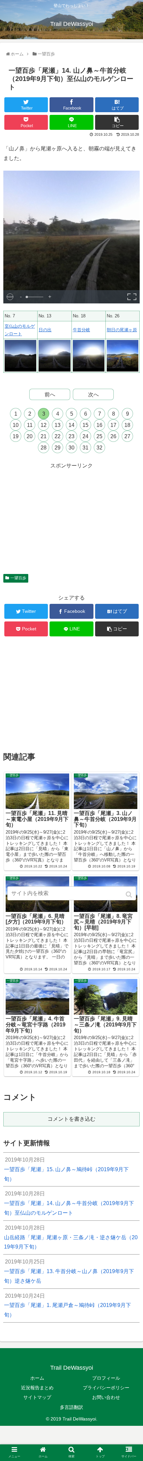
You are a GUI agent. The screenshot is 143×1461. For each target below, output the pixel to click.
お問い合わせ (106, 1397)
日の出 (45, 329)
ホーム (37, 1378)
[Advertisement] (71, 517)
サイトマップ (37, 1397)
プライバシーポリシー (106, 1387)
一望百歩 (18, 578)
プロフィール (106, 1378)
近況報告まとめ (37, 1387)
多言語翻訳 (71, 1407)
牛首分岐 (81, 329)
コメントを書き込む (71, 1119)
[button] (129, 894)
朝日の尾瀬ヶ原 (122, 329)
